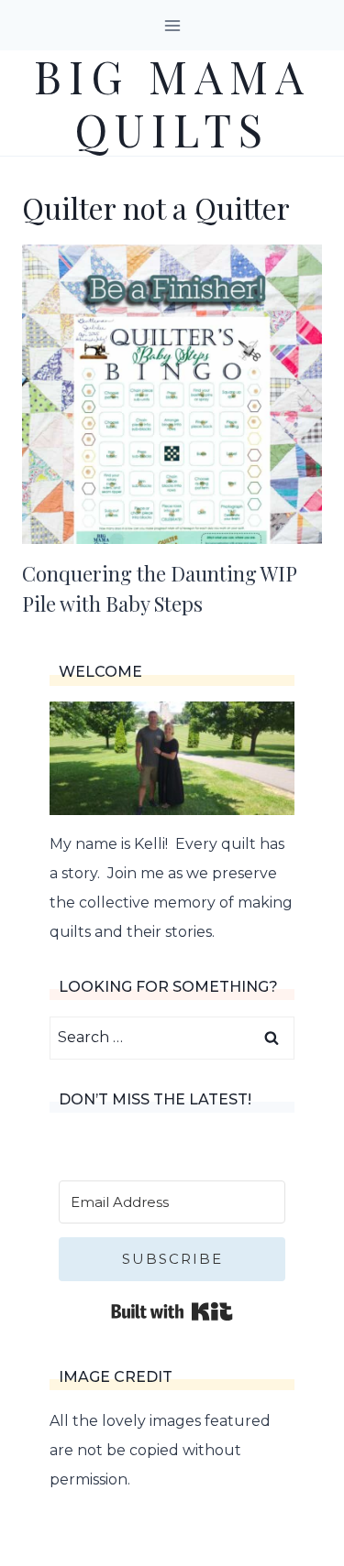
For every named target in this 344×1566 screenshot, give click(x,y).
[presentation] (172, 394)
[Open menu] (172, 25)
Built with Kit (172, 1311)
